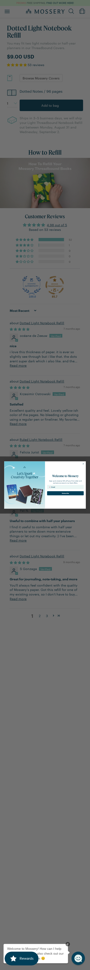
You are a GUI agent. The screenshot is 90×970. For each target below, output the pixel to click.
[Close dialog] (83, 463)
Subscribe (65, 493)
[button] (78, 958)
